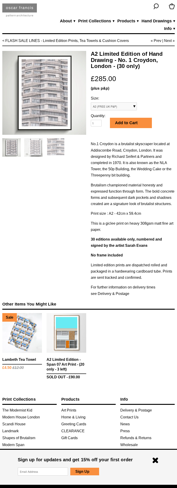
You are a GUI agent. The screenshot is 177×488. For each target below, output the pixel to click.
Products (127, 21)
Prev (157, 41)
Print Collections (96, 21)
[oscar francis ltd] (19, 11)
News (125, 424)
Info (169, 28)
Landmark (10, 431)
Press (125, 431)
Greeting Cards (73, 424)
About (67, 21)
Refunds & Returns (135, 438)
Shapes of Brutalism (18, 438)
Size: (95, 98)
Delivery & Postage (113, 294)
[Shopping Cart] (172, 6)
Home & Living (73, 417)
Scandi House (14, 424)
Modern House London (21, 417)
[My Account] (164, 6)
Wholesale (129, 445)
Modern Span (13, 445)
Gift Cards (69, 438)
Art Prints (68, 410)
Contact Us (129, 417)
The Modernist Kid (17, 410)
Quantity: (98, 116)
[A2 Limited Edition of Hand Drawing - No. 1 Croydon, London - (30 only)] (44, 93)
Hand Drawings (158, 21)
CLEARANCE (73, 431)
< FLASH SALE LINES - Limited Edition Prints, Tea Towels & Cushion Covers (65, 41)
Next (168, 41)
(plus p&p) (100, 88)
